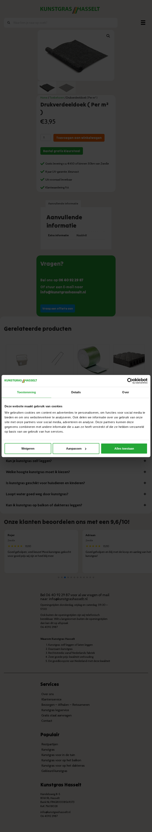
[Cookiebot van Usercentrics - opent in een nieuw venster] (130, 381)
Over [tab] (125, 392)
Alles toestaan (124, 448)
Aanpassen (74, 448)
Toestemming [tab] (26, 392)
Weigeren (27, 448)
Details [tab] (76, 392)
